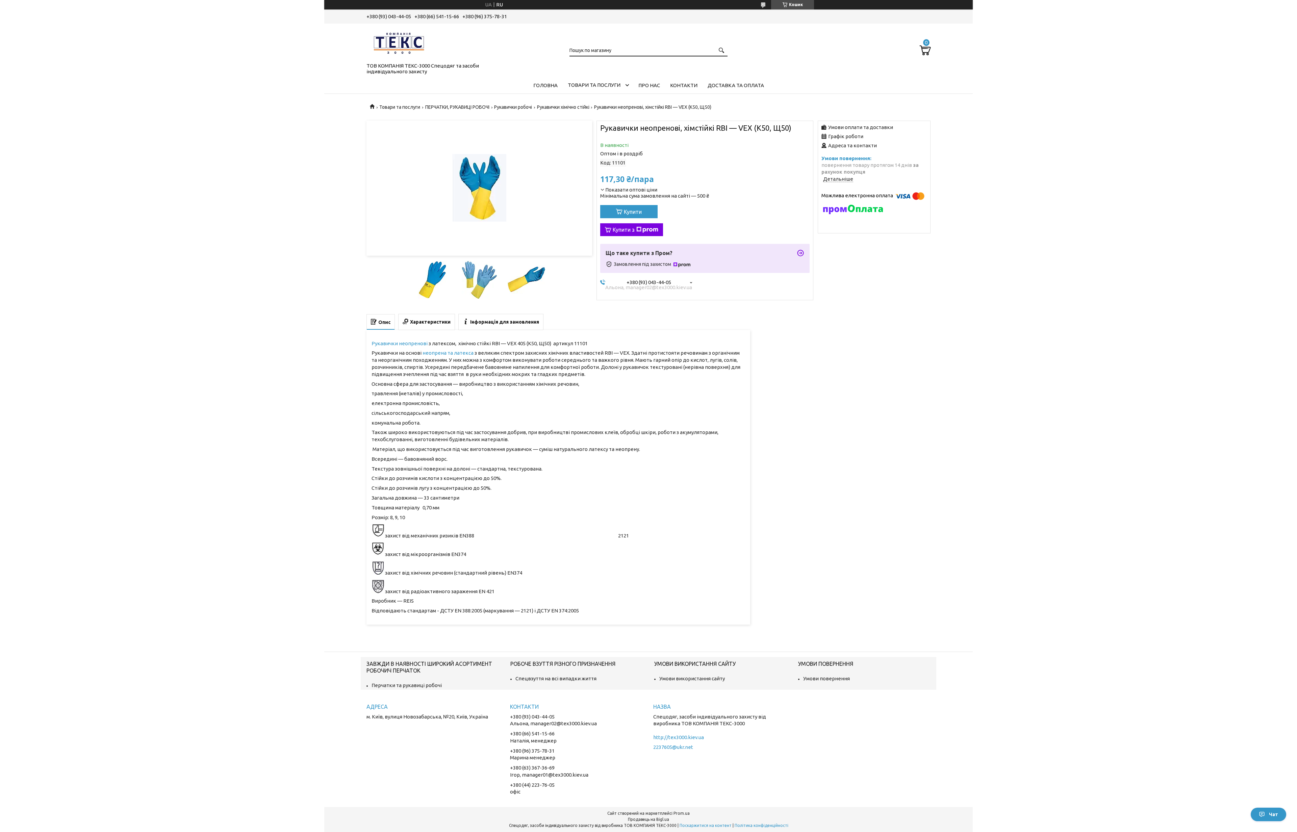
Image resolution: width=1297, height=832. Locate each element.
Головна (545, 85)
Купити (633, 212)
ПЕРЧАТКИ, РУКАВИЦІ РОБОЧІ (457, 107)
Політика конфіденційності (761, 825)
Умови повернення (826, 678)
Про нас (649, 85)
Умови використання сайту (692, 678)
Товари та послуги (594, 85)
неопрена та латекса (448, 353)
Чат (1273, 814)
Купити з (624, 230)
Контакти (683, 85)
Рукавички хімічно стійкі (563, 107)
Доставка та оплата (736, 85)
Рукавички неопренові (400, 343)
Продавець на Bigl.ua (648, 819)
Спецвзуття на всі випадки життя (555, 678)
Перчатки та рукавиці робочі (407, 685)
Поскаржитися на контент (706, 825)
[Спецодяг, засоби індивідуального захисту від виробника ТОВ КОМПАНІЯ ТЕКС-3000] (400, 42)
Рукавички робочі (513, 107)
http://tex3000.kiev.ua (678, 737)
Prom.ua (681, 813)
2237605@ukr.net (673, 747)
